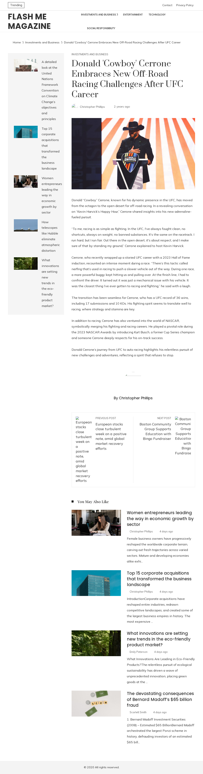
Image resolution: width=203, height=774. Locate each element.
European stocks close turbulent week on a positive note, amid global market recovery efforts (111, 434)
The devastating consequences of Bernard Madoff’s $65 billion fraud (160, 699)
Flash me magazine (29, 21)
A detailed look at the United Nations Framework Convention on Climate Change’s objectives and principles (50, 90)
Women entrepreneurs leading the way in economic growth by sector (160, 518)
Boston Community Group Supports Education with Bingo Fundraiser (155, 429)
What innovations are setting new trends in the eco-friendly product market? (159, 639)
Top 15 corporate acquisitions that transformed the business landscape (159, 578)
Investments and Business (90, 54)
